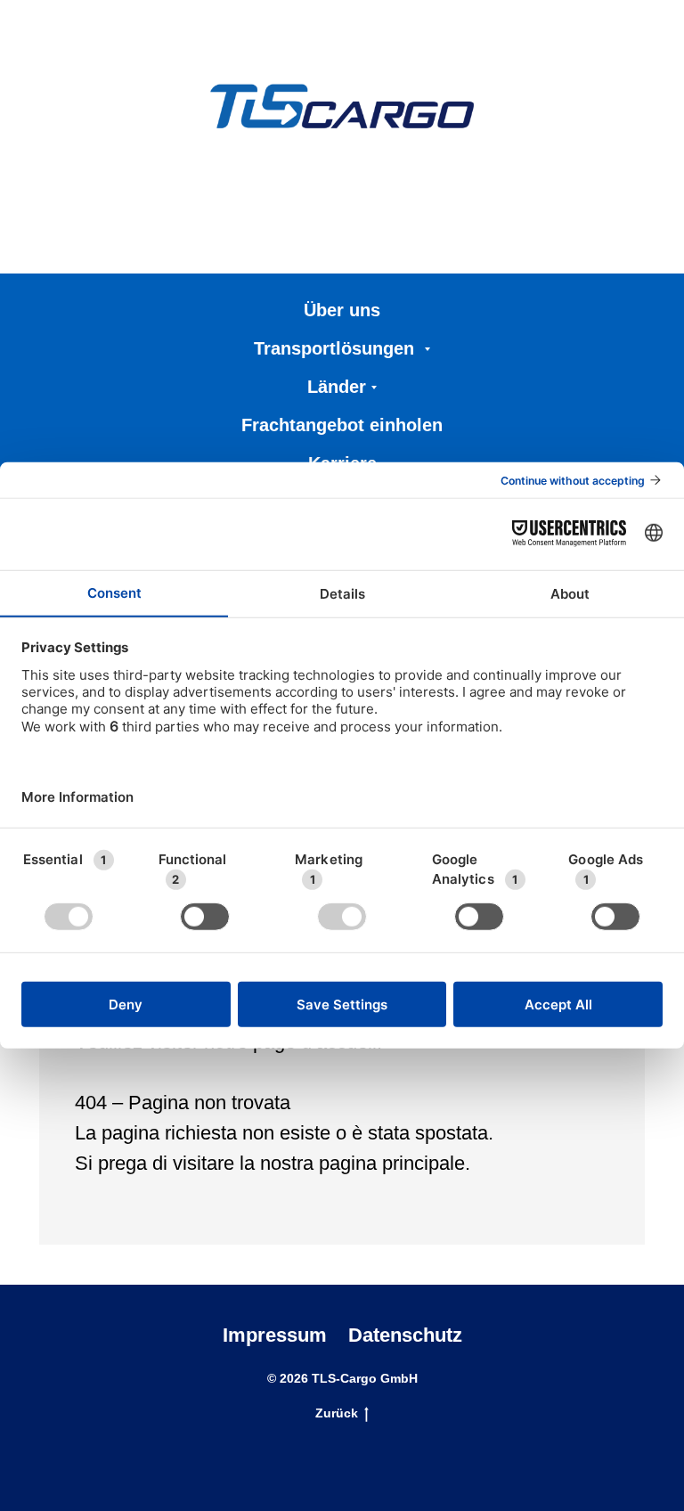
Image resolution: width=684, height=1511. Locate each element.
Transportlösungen (336, 348)
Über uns (342, 310)
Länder (336, 386)
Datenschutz (405, 1335)
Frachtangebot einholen (342, 425)
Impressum (275, 1335)
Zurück (336, 1413)
